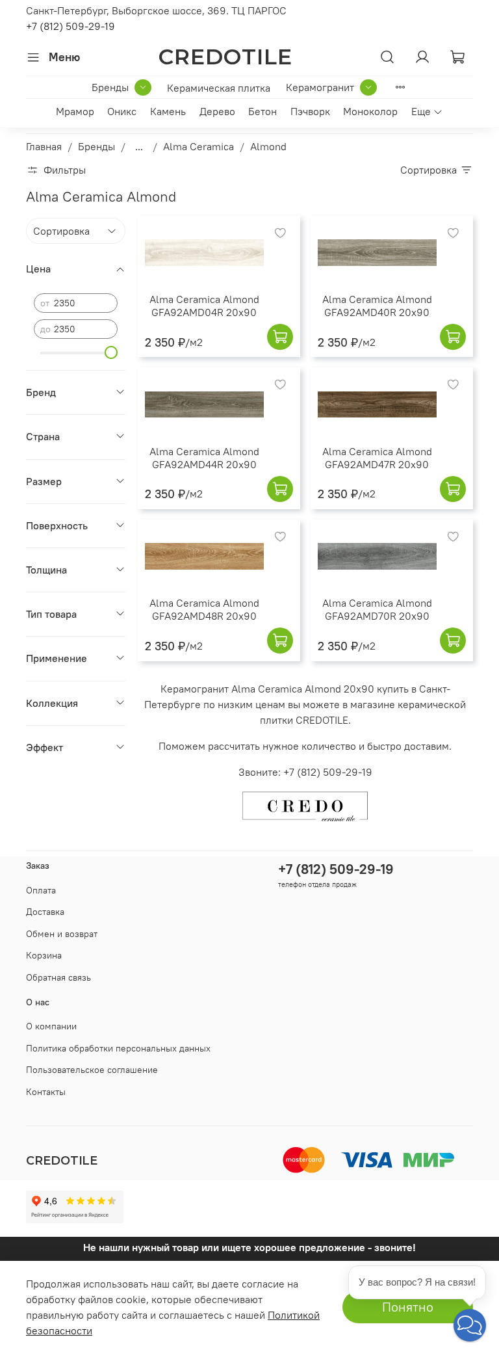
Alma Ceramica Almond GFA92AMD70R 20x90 (377, 609)
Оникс (121, 111)
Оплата (41, 890)
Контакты (46, 1092)
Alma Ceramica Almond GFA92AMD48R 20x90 (204, 609)
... (139, 146)
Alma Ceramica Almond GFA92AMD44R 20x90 (204, 458)
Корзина (44, 955)
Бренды (110, 87)
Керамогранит (320, 87)
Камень (168, 111)
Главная (44, 146)
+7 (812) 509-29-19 (70, 26)
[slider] (111, 352)
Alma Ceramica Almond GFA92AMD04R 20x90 (204, 306)
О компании (51, 1026)
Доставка (45, 912)
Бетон (262, 111)
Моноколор (370, 111)
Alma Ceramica (198, 146)
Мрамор (75, 111)
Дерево (217, 111)
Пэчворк (310, 111)
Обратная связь (58, 977)
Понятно (407, 1307)
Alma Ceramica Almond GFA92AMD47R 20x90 (377, 458)
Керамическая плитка (218, 87)
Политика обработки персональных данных (118, 1048)
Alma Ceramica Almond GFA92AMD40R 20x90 (377, 306)
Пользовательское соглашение (92, 1070)
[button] (470, 1325)
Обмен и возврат (61, 934)
